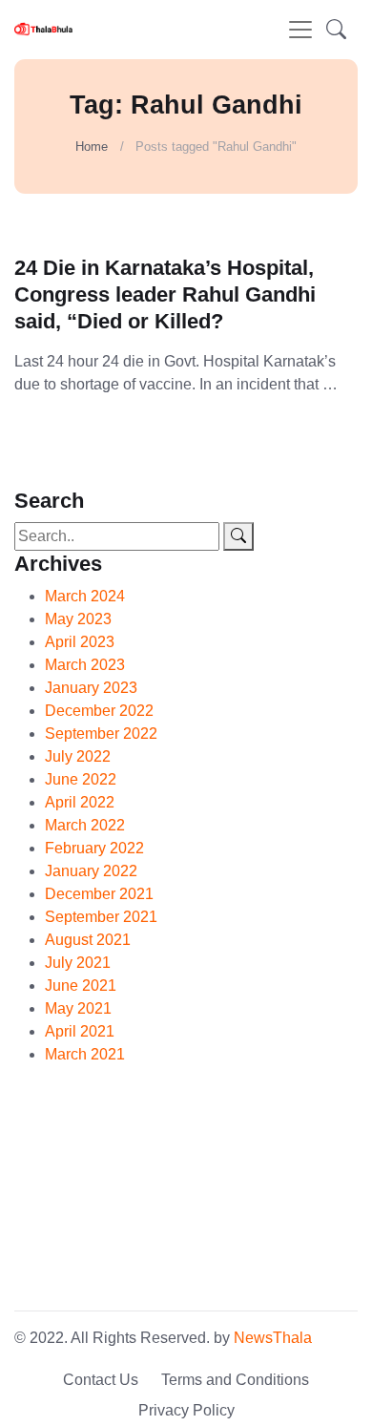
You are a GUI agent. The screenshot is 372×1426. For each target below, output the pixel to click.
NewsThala (273, 1338)
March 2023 (85, 665)
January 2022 (91, 871)
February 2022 (94, 848)
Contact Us (100, 1380)
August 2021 (88, 940)
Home (91, 146)
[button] (336, 29)
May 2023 (78, 619)
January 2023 (91, 688)
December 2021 (99, 894)
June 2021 (80, 985)
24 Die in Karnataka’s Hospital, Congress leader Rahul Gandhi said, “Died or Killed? (165, 294)
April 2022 (79, 802)
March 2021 (85, 1054)
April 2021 (79, 1031)
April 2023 (79, 642)
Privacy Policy (186, 1410)
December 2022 (99, 711)
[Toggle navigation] (300, 29)
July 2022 (78, 756)
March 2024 (85, 596)
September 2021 (101, 917)
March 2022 (85, 825)
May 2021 (78, 1008)
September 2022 (101, 733)
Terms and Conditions (235, 1380)
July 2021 (78, 962)
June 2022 (80, 779)
